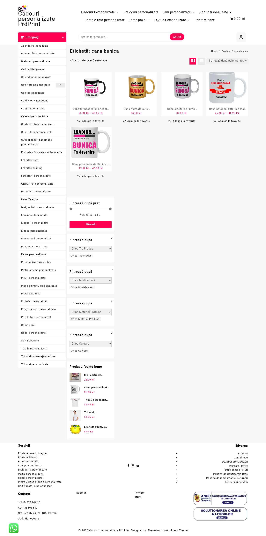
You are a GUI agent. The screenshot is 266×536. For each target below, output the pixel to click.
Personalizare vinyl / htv (36, 262)
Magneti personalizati (34, 222)
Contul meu (241, 457)
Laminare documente (34, 215)
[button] (91, 121)
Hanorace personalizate (36, 191)
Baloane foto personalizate (38, 53)
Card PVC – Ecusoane (34, 100)
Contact (243, 453)
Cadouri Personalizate (98, 12)
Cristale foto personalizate (105, 20)
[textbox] (81, 255)
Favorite (139, 492)
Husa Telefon (29, 199)
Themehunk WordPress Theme (168, 530)
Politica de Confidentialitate (230, 473)
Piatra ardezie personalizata (38, 270)
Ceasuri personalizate (34, 116)
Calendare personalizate (36, 77)
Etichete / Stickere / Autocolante (41, 152)
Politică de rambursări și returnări (227, 478)
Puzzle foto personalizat (36, 317)
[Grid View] (192, 61)
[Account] (241, 37)
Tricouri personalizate (34, 364)
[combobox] (81, 255)
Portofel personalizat (34, 301)
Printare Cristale (28, 461)
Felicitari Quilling (31, 168)
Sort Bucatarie (30, 340)
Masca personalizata (34, 230)
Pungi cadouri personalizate (38, 309)
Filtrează (90, 224)
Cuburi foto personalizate (37, 132)
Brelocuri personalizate (140, 12)
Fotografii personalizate (36, 175)
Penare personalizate (34, 246)
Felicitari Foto (29, 160)
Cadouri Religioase (32, 69)
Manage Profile (238, 465)
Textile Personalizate (170, 20)
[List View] (201, 61)
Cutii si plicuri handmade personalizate (36, 142)
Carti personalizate (213, 12)
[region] (50, 501)
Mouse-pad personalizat (36, 238)
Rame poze (137, 20)
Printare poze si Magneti (33, 453)
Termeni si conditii (236, 482)
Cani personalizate (176, 12)
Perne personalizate (33, 254)
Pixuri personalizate (33, 277)
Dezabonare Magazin (235, 461)
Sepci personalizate (33, 332)
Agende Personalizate (34, 45)
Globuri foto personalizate (37, 183)
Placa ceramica (31, 293)
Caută (177, 37)
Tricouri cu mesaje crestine (38, 356)
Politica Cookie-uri (236, 469)
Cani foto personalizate (35, 84)
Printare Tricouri (28, 457)
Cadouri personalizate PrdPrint (36, 18)
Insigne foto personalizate (37, 207)
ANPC (138, 497)
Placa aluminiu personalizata (39, 285)
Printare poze (205, 20)
